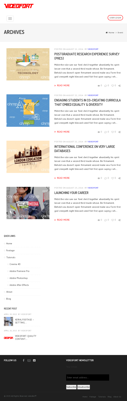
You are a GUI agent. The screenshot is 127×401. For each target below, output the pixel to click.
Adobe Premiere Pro (20, 271)
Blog (8, 298)
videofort (93, 49)
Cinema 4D (15, 264)
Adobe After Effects (19, 285)
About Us (117, 397)
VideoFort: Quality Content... (25, 337)
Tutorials (11, 257)
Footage (10, 250)
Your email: (71, 366)
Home (111, 32)
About (9, 291)
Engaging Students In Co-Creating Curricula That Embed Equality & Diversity (87, 102)
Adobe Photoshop (19, 278)
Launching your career (71, 192)
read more (63, 85)
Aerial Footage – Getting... (24, 321)
